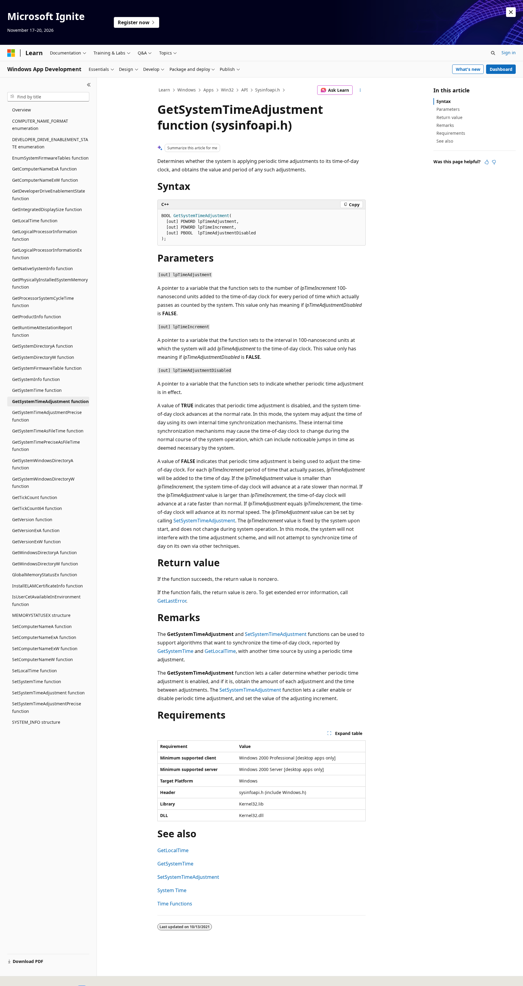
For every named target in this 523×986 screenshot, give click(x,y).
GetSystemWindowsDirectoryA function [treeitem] (42, 464)
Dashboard (501, 69)
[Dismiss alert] (511, 12)
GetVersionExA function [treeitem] (36, 530)
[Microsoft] (11, 53)
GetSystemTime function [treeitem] (37, 390)
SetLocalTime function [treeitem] (34, 670)
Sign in (509, 52)
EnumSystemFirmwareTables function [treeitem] (50, 158)
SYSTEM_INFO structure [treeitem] (36, 722)
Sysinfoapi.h (267, 90)
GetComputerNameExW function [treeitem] (45, 180)
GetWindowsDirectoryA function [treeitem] (44, 552)
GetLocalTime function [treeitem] (35, 220)
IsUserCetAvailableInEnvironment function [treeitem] (46, 600)
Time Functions (174, 903)
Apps (208, 90)
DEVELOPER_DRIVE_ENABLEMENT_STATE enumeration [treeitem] (50, 143)
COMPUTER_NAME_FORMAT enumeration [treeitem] (40, 124)
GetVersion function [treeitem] (32, 519)
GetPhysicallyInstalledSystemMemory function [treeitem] (50, 283)
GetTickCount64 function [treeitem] (37, 508)
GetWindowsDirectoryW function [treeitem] (45, 564)
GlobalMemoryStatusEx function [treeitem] (44, 574)
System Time (171, 890)
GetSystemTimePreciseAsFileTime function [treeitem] (46, 445)
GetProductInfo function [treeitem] (36, 316)
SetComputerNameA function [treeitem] (42, 626)
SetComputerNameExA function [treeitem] (44, 637)
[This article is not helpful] (494, 162)
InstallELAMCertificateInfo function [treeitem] (47, 586)
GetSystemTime (175, 651)
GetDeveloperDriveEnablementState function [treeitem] (48, 194)
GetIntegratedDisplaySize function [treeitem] (47, 209)
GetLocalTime (220, 651)
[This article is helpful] (486, 162)
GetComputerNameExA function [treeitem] (44, 169)
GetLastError (171, 600)
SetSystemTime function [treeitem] (36, 681)
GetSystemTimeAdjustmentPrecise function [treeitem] (47, 416)
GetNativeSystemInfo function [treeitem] (42, 268)
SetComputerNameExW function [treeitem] (44, 648)
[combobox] (48, 97)
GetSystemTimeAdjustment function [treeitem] (50, 401)
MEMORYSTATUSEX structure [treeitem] (41, 615)
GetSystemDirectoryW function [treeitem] (43, 357)
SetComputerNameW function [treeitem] (42, 659)
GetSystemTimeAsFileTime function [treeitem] (48, 431)
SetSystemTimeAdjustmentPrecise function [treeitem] (46, 707)
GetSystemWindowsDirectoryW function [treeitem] (43, 482)
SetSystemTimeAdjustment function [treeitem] (48, 693)
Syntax (443, 101)
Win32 (227, 90)
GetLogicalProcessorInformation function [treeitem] (44, 235)
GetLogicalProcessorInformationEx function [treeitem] (47, 253)
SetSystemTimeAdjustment (204, 520)
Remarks (445, 125)
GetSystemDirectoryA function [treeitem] (42, 346)
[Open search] (493, 53)
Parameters (448, 109)
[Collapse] (89, 85)
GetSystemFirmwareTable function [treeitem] (47, 368)
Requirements (450, 133)
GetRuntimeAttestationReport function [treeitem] (42, 331)
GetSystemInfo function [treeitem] (36, 379)
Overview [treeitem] (21, 110)
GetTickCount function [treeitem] (34, 497)
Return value (449, 117)
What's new (468, 69)
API (244, 90)
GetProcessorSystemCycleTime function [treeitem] (43, 302)
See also (444, 141)
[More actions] (360, 90)
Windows (186, 90)
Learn (164, 90)
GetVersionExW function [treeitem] (36, 541)
